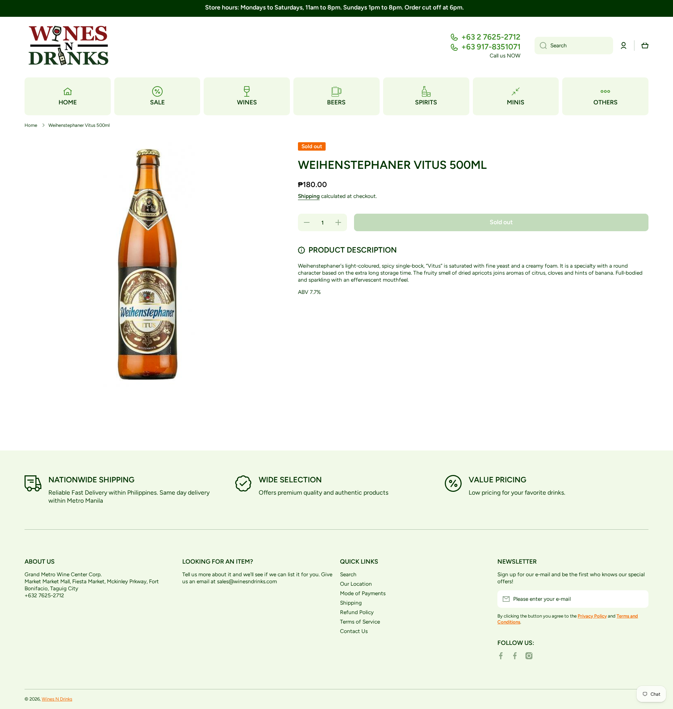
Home (31, 125)
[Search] (541, 45)
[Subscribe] (639, 599)
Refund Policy (357, 612)
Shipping (309, 196)
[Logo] (68, 46)
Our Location (356, 583)
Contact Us (354, 631)
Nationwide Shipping (91, 479)
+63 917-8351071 (491, 46)
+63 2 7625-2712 (491, 37)
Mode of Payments (363, 593)
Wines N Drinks (57, 699)
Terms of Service (360, 621)
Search (348, 574)
